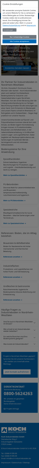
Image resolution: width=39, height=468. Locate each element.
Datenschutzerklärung (11, 25)
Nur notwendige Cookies (19, 37)
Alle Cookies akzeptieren (19, 41)
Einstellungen (8, 30)
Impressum (31, 25)
